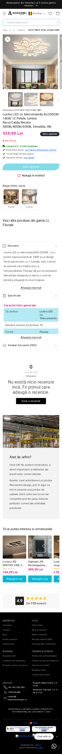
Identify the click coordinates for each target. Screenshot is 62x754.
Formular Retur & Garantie (43, 644)
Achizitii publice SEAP (42, 639)
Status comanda (39, 635)
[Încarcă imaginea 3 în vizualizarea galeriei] (46, 99)
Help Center (37, 625)
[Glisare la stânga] (4, 100)
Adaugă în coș (14, 579)
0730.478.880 (14, 692)
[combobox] (31, 22)
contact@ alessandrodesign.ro (17, 698)
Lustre (10, 30)
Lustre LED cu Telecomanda (22, 30)
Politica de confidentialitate (44, 656)
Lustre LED (14, 30)
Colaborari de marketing (14, 661)
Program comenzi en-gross (15, 665)
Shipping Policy (39, 670)
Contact (6, 630)
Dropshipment (9, 656)
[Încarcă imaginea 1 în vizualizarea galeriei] (15, 99)
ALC (39, 745)
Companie (7, 625)
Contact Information (41, 675)
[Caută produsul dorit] (57, 22)
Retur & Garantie (39, 630)
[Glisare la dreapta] (58, 100)
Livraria (40, 748)
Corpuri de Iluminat (5, 30)
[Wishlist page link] (50, 13)
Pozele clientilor (10, 639)
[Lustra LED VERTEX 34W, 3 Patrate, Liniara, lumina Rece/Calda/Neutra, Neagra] (14, 547)
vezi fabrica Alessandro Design (40, 150)
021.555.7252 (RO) (16, 687)
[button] (4, 13)
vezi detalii (29, 157)
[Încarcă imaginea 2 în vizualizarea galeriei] (31, 99)
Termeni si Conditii (40, 665)
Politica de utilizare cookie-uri (45, 661)
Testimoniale (8, 644)
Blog (5, 635)
